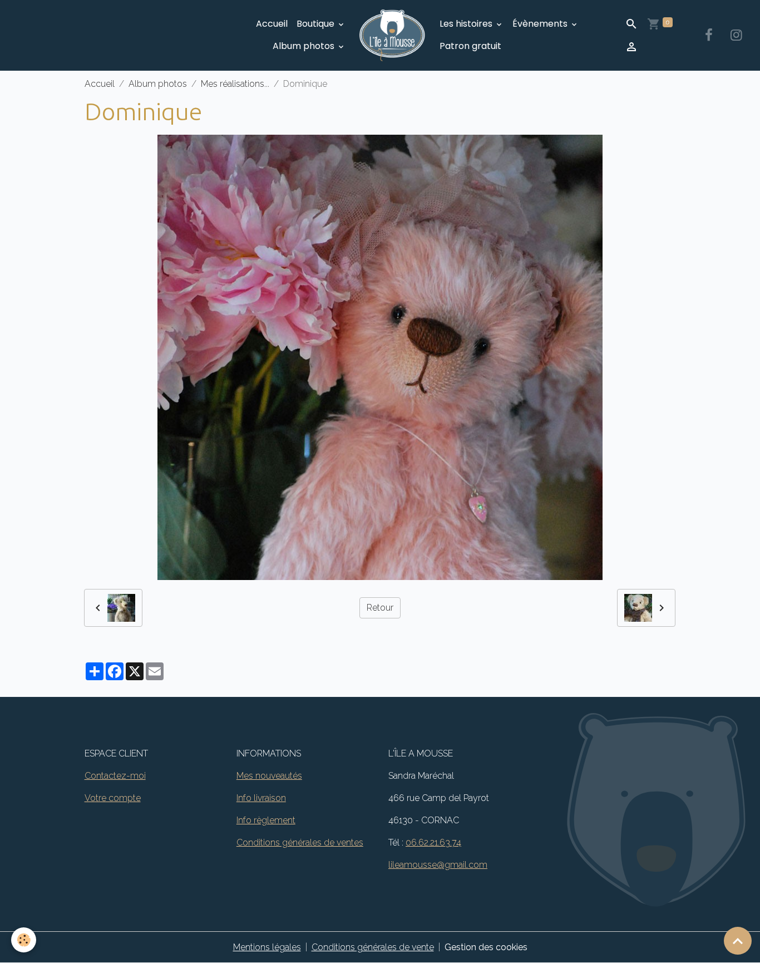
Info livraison (261, 798)
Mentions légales (267, 947)
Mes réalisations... (235, 83)
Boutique (317, 23)
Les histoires (467, 23)
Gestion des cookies (486, 947)
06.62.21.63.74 (433, 842)
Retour (380, 607)
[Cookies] (23, 939)
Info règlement (265, 820)
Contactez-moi (115, 775)
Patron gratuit (470, 46)
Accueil (272, 23)
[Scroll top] (738, 941)
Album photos (305, 46)
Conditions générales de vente (373, 947)
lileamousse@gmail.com (437, 864)
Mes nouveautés (269, 775)
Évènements (541, 23)
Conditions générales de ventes (299, 842)
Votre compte (113, 798)
